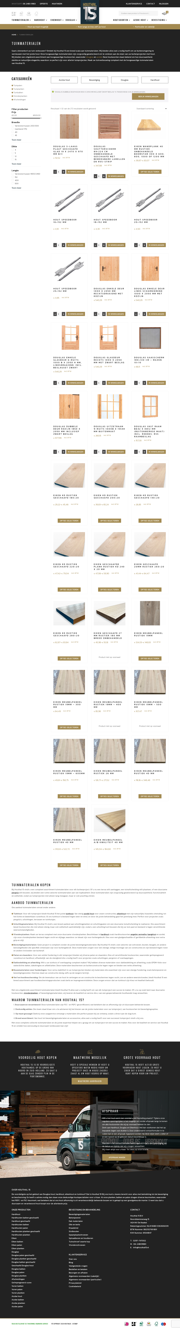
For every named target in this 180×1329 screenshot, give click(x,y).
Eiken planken (18, 1248)
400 (17, 180)
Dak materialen (76, 1221)
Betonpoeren (75, 1217)
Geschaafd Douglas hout (23, 1265)
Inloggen (163, 3)
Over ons (73, 1259)
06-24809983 (138, 1244)
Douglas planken (19, 1275)
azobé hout (89, 913)
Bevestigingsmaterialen (79, 1214)
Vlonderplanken (20, 96)
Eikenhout (56, 20)
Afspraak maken (117, 1157)
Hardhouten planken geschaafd (26, 1231)
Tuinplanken (18, 88)
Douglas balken (18, 1268)
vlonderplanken (31, 993)
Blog (71, 1262)
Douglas (70, 20)
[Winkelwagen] (164, 14)
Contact (150, 3)
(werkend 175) (21, 128)
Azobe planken (18, 1303)
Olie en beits (74, 1224)
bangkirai (152, 934)
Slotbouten (74, 1231)
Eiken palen (17, 1245)
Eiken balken (17, 1241)
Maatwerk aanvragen (90, 1081)
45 (16, 135)
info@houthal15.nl (139, 1247)
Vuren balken (17, 1285)
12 (16, 156)
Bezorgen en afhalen (78, 1272)
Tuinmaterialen (20, 20)
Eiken (14, 1238)
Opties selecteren (150, 171)
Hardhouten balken (20, 1224)
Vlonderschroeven (77, 1245)
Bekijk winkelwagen (148, 96)
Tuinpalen (17, 85)
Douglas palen (18, 1272)
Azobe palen (17, 1306)
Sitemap (75, 1324)
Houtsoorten (120, 20)
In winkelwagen (75, 171)
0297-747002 (138, 1240)
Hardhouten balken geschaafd (25, 1217)
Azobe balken (18, 1299)
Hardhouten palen (20, 1227)
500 (16, 183)
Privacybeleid (75, 1282)
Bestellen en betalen (78, 1269)
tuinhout (69, 913)
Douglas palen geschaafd (23, 1255)
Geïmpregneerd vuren (21, 1282)
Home (14, 34)
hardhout (105, 934)
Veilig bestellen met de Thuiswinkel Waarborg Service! (30, 1324)
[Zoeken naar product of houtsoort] (155, 13)
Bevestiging (158, 20)
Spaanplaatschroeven (78, 1234)
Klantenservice (134, 3)
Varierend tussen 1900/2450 (27, 173)
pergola (15, 892)
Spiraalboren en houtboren (81, 1238)
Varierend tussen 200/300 (27, 125)
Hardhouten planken (21, 1234)
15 (15, 159)
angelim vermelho (139, 934)
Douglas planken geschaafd (24, 1258)
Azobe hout (139, 20)
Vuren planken (18, 1292)
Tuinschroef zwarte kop (79, 1241)
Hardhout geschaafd (21, 1221)
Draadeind (73, 1227)
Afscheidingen (19, 99)
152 (16, 177)
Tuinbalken (18, 92)
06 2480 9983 (29, 3)
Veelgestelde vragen (78, 1265)
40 (16, 132)
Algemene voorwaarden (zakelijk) (84, 1276)
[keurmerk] (148, 1325)
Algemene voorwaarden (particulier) (85, 1279)
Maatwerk (57, 3)
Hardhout (39, 20)
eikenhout (121, 913)
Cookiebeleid (75, 1286)
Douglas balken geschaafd (23, 1262)
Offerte (44, 3)
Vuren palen (17, 1289)
